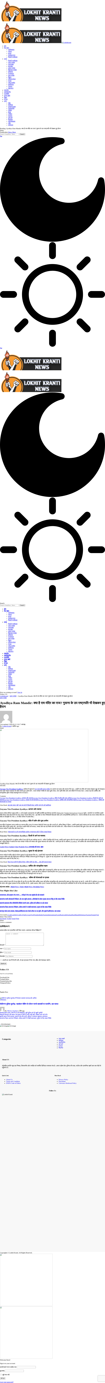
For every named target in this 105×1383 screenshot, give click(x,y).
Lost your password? (7, 1382)
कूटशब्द (2, 1371)
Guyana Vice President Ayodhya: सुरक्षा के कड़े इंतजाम (21, 800)
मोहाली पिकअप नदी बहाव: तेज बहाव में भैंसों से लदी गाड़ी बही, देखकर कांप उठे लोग (23, 1014)
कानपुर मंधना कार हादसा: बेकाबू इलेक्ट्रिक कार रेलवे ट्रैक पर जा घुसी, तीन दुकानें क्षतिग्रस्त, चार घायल (30, 911)
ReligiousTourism (85, 915)
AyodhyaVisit (21, 915)
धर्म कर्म (61, 1044)
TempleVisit (95, 915)
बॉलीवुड (61, 1040)
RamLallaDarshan (66, 915)
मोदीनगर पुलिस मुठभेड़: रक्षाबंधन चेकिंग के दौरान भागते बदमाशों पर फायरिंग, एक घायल (29, 1004)
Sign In (19, 692)
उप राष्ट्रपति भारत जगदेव (42, 789)
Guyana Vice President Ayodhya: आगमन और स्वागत (16, 798)
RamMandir (76, 915)
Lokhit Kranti (6, 726)
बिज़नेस (61, 1048)
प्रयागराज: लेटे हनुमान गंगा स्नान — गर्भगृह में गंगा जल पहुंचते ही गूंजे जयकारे (22, 895)
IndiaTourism (43, 915)
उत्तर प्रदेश (3, 698)
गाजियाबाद (3, 1000)
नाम (1, 949)
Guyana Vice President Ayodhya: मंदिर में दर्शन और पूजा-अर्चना (52, 798)
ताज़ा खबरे (62, 1038)
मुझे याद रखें (5, 1375)
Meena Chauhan (12, 1011)
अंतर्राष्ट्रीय (62, 1042)
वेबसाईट (2, 956)
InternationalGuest (54, 915)
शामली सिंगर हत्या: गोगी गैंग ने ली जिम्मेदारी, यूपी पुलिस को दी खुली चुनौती (21, 1013)
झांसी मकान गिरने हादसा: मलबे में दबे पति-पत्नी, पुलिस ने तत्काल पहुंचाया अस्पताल (23, 1016)
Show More (12, 132)
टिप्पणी (2, 945)
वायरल (61, 1046)
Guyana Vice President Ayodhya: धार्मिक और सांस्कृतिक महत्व (57, 800)
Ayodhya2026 (12, 915)
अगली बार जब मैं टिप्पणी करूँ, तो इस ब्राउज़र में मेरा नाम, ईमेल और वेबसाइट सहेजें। (26, 960)
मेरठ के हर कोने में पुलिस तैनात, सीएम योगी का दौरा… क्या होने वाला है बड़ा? (30, 862)
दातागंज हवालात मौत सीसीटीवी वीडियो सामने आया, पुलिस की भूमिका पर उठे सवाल (24, 903)
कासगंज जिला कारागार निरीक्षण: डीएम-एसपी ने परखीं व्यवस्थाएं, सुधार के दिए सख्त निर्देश (25, 907)
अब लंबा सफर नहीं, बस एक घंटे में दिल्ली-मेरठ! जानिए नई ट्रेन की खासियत (29, 805)
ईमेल (2, 952)
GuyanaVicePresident (32, 915)
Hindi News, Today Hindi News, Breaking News (27, 887)
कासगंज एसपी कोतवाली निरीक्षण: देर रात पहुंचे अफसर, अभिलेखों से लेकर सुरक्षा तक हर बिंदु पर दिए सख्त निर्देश (32, 899)
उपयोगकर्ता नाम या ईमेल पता (8, 1367)
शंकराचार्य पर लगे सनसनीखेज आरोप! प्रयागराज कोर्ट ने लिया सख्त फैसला (29, 832)
